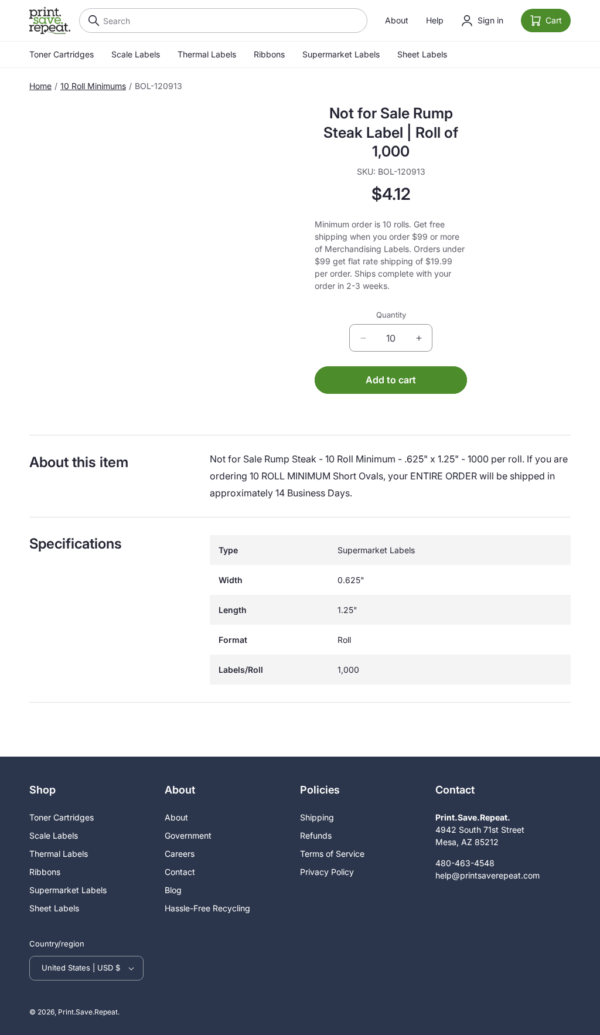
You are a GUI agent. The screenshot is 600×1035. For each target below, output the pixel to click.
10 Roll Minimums (93, 86)
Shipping (317, 817)
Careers (180, 854)
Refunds (316, 835)
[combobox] (223, 20)
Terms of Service (332, 854)
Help (435, 20)
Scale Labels (135, 54)
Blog (173, 890)
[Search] (91, 20)
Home (40, 86)
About (396, 20)
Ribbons (269, 54)
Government (188, 835)
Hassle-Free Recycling (207, 908)
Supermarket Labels (341, 54)
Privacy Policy (327, 872)
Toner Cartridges (61, 54)
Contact (180, 872)
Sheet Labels (422, 54)
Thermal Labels (207, 54)
